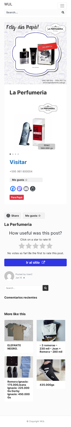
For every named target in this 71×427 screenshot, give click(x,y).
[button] (10, 154)
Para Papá (16, 197)
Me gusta (18, 179)
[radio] (22, 246)
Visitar (18, 162)
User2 (29, 274)
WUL (8, 4)
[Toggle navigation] (62, 5)
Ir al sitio (33, 262)
